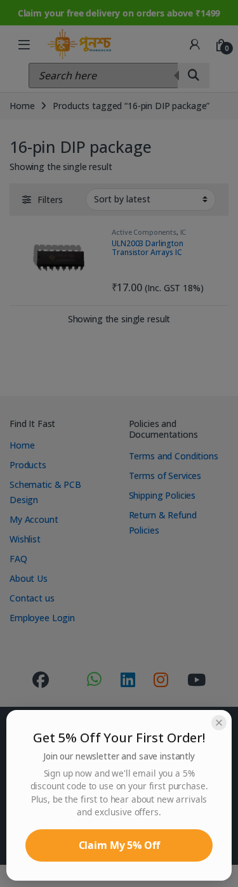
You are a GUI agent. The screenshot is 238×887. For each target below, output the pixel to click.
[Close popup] (219, 722)
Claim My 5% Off (119, 845)
